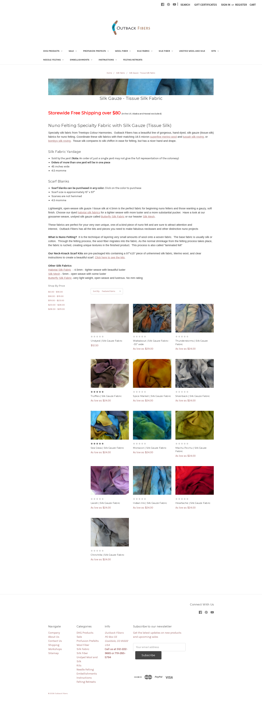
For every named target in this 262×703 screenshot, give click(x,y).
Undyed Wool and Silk (192, 51)
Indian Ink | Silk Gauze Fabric (150, 503)
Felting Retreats (132, 59)
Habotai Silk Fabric (59, 269)
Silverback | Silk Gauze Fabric (192, 396)
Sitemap (53, 653)
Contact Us (55, 641)
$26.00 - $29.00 (56, 309)
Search (185, 4)
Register (241, 4)
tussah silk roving (193, 136)
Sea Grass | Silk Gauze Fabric (107, 447)
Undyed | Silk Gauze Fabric (107, 340)
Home (109, 73)
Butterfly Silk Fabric (112, 216)
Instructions (106, 59)
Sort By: (96, 291)
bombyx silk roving (59, 140)
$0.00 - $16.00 (55, 291)
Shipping (53, 645)
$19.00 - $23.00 (56, 300)
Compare (109, 318)
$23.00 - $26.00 (56, 304)
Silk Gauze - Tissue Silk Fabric (142, 73)
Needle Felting (52, 59)
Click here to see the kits (110, 257)
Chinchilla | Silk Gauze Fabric (107, 554)
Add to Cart (110, 325)
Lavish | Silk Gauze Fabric (105, 503)
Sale (71, 51)
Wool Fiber (121, 51)
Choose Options (152, 325)
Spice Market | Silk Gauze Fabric (152, 396)
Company (54, 632)
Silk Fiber (165, 51)
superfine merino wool (163, 136)
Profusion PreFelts (94, 51)
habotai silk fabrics (89, 212)
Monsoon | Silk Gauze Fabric (149, 447)
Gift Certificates (205, 4)
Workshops (55, 649)
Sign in (225, 4)
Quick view (109, 311)
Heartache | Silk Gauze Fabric (192, 503)
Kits (214, 51)
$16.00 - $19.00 (56, 296)
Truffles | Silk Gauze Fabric (106, 396)
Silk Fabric (143, 51)
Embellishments (80, 59)
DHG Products (51, 51)
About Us (53, 636)
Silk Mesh (149, 216)
